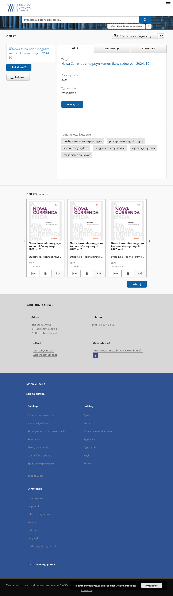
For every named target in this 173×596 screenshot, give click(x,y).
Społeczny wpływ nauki (41, 463)
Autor (87, 423)
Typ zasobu (90, 447)
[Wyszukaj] (145, 19)
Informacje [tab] (111, 48)
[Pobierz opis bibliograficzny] (33, 273)
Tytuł (86, 415)
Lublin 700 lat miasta (40, 455)
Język (87, 455)
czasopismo (68, 93)
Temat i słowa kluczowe (98, 431)
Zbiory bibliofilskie (38, 447)
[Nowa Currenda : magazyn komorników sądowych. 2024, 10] (31, 53)
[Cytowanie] (161, 36)
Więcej (137, 284)
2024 (64, 80)
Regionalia (34, 439)
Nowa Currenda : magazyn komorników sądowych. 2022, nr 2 (45, 246)
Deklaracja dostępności (42, 546)
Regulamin (34, 506)
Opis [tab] (75, 48)
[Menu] (168, 3)
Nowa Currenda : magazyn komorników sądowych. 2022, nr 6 (127, 246)
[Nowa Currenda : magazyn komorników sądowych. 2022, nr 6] (127, 221)
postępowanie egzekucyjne (126, 141)
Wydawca (89, 439)
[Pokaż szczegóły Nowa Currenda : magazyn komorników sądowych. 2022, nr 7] (98, 273)
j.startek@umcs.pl (43, 350)
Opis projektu (36, 498)
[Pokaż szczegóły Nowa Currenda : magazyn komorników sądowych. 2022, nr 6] (140, 273)
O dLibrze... (34, 530)
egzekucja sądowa (143, 148)
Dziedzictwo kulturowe (41, 415)
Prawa (87, 463)
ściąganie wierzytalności (110, 148)
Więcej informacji (126, 585)
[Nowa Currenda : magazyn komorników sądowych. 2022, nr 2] (45, 221)
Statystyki (33, 538)
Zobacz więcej (36, 476)
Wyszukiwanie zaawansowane (126, 26)
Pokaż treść (19, 67)
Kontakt (32, 522)
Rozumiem (151, 585)
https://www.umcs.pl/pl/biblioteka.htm (116, 350)
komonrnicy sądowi (76, 148)
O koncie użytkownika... (41, 514)
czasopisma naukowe (77, 155)
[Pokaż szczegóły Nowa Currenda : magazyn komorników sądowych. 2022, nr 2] (57, 273)
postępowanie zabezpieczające (83, 141)
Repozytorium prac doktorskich (46, 431)
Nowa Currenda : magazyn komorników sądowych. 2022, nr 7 (86, 246)
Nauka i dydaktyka (38, 423)
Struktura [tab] (148, 48)
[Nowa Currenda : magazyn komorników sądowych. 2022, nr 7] (86, 221)
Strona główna (35, 394)
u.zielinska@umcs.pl (45, 355)
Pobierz (19, 77)
